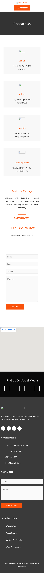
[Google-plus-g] (22, 388)
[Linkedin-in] (29, 388)
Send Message (11, 505)
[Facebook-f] (7, 388)
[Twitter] (14, 388)
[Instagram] (37, 388)
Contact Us (15, 307)
